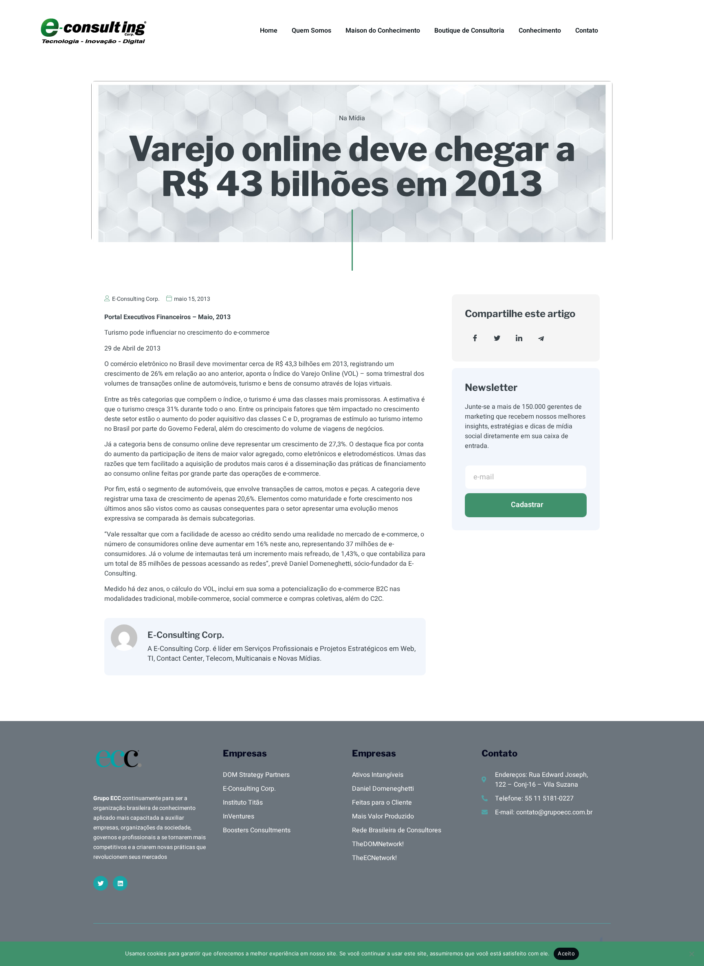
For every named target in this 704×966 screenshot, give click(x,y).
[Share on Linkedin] (519, 338)
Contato (586, 30)
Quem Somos (311, 30)
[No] (691, 953)
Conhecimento (540, 30)
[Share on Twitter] (497, 338)
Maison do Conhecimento (382, 30)
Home (268, 30)
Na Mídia (352, 118)
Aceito (566, 953)
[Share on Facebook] (475, 338)
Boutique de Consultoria (469, 30)
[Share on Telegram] (541, 338)
